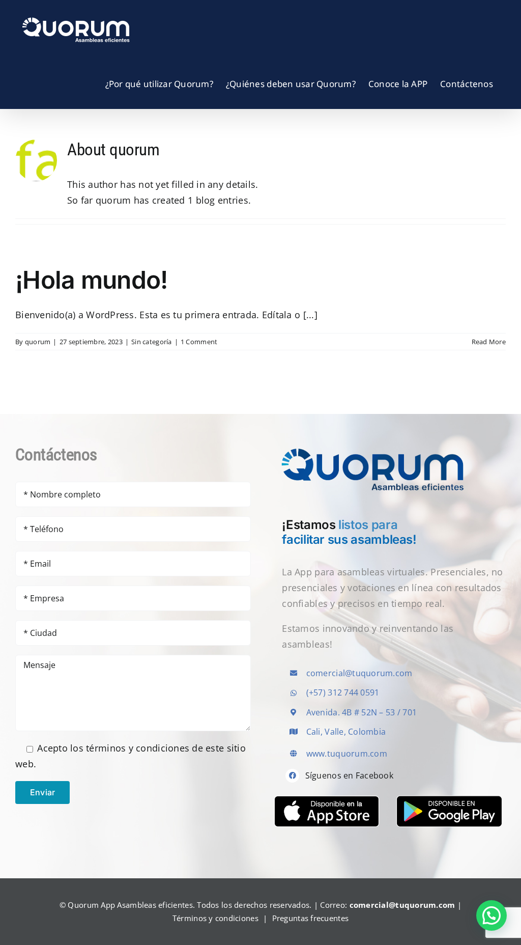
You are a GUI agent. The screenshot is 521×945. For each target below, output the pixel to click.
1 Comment (199, 341)
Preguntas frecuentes (310, 918)
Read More (489, 341)
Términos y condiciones (215, 918)
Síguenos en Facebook (349, 775)
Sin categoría (151, 341)
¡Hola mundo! (91, 280)
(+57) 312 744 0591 (343, 692)
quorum (38, 341)
